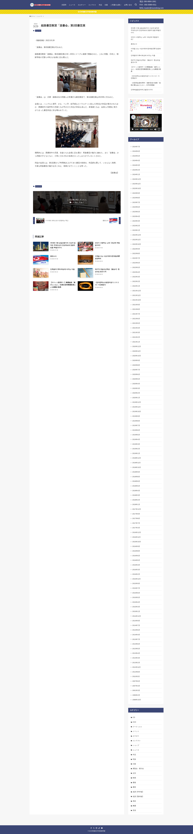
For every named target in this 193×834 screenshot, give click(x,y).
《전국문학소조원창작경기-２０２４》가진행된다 (145, 77)
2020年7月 (136, 370)
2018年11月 (136, 463)
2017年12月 (136, 509)
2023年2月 (136, 226)
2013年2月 (136, 662)
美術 (134, 801)
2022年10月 (136, 244)
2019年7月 (136, 425)
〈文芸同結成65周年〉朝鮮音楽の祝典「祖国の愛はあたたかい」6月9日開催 (146, 84)
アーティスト (137, 727)
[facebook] (91, 828)
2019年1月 (136, 453)
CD (134, 717)
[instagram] (96, 828)
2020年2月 (136, 393)
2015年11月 (136, 579)
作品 (134, 754)
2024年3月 (136, 165)
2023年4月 (136, 216)
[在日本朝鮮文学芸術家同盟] (40, 5)
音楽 (134, 810)
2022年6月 (136, 263)
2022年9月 (136, 249)
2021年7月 (136, 314)
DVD (134, 722)
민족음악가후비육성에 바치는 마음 (143, 55)
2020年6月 (136, 374)
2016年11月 (136, 537)
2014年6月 (136, 630)
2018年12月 (136, 458)
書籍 (134, 782)
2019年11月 (136, 407)
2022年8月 (136, 253)
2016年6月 (136, 556)
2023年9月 (136, 193)
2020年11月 (136, 351)
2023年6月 (136, 207)
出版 (134, 764)
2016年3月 (136, 569)
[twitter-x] (94, 828)
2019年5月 (136, 435)
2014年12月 (136, 616)
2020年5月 (136, 379)
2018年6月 (136, 481)
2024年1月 (136, 174)
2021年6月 (136, 318)
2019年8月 (136, 421)
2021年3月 (136, 332)
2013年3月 (136, 658)
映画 (134, 778)
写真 (134, 759)
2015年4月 (136, 602)
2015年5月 (136, 597)
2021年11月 (136, 295)
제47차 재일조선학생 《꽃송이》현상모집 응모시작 (145, 61)
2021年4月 (136, 328)
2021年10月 (136, 300)
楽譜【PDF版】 (138, 792)
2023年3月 (136, 221)
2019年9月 (136, 416)
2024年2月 (136, 170)
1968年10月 (136, 700)
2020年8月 (136, 365)
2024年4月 (136, 160)
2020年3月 (136, 388)
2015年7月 (136, 588)
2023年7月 (136, 202)
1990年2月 (136, 695)
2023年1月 (136, 230)
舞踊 (134, 806)
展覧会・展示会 (138, 768)
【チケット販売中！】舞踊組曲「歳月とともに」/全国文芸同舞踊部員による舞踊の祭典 (146, 69)
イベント (136, 731)
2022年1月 (136, 286)
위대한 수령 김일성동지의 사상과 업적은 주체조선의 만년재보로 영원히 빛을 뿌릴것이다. (146, 30)
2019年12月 (136, 402)
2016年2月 (136, 574)
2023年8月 (136, 198)
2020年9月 (136, 360)
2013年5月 (136, 648)
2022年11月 (136, 239)
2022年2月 (136, 281)
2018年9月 (136, 472)
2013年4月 (136, 653)
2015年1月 (136, 611)
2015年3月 (136, 607)
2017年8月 (136, 518)
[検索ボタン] (135, 5)
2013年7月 (136, 639)
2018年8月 (136, 477)
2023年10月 (136, 188)
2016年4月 (136, 565)
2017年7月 (136, 523)
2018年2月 (136, 500)
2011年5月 (136, 676)
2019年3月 (136, 444)
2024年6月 (136, 151)
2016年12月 (136, 532)
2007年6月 (136, 681)
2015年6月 (136, 593)
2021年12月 (136, 291)
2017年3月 (136, 528)
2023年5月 (136, 212)
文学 (134, 773)
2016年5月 (136, 560)
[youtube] (102, 828)
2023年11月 (136, 184)
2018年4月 (136, 490)
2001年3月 (136, 690)
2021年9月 (136, 305)
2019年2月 (136, 449)
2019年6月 (136, 430)
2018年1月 (136, 504)
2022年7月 (136, 258)
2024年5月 (136, 156)
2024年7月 (136, 147)
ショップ (136, 745)
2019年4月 (136, 439)
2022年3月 (136, 277)
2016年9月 (136, 546)
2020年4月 (136, 384)
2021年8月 (136, 309)
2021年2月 (136, 337)
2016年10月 (136, 542)
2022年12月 (136, 235)
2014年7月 (136, 625)
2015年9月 (136, 583)
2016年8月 (136, 551)
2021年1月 (136, 342)
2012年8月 (136, 672)
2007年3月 (136, 686)
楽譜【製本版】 (138, 796)
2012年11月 (136, 667)
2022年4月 (136, 272)
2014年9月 (136, 621)
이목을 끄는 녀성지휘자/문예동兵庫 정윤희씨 (146, 50)
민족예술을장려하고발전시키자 (142, 90)
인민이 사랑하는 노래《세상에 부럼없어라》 (145, 38)
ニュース (38, 30)
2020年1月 (136, 398)
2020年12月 (136, 346)
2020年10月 (136, 356)
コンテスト (137, 740)
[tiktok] (99, 828)
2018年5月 (136, 486)
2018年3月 (136, 495)
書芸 (134, 787)
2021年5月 (136, 323)
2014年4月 (136, 635)
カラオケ (136, 736)
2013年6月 (136, 644)
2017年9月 (136, 514)
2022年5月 (136, 267)
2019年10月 (136, 411)
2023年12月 (136, 179)
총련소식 (134, 44)
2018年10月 (136, 467)
